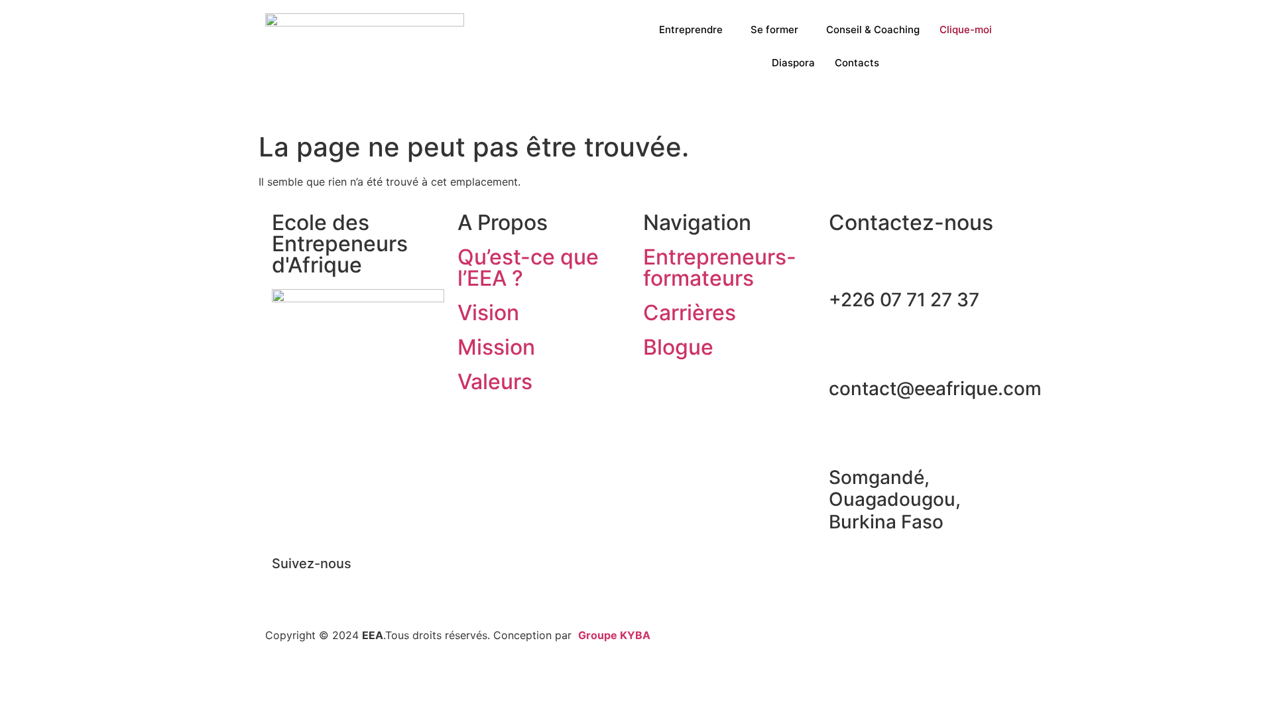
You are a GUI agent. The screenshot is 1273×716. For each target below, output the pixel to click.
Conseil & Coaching (873, 29)
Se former (774, 29)
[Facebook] (288, 586)
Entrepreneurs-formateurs (719, 267)
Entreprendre (691, 29)
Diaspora (793, 62)
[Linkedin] (324, 586)
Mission (496, 347)
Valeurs (494, 381)
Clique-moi (966, 29)
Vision (488, 313)
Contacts (857, 62)
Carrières (689, 313)
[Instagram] (361, 586)
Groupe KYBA (614, 635)
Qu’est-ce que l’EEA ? (528, 267)
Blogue (678, 347)
